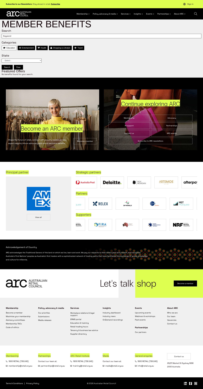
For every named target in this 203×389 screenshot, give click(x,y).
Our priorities (44, 313)
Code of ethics (12, 327)
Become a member (14, 313)
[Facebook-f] (190, 383)
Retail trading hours (79, 326)
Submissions (43, 316)
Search (7, 67)
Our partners (140, 332)
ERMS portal (75, 319)
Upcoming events (143, 313)
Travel (80, 48)
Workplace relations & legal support (82, 314)
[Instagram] (195, 383)
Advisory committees (15, 320)
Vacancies (171, 320)
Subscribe (55, 4)
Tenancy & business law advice (84, 330)
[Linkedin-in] (185, 383)
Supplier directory (78, 334)
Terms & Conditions (14, 383)
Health (43, 48)
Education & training (79, 323)
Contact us (172, 323)
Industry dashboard (111, 313)
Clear (18, 67)
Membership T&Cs (14, 323)
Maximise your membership (18, 316)
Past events (140, 320)
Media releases (44, 320)
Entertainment (27, 48)
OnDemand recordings (113, 320)
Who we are (172, 313)
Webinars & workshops (145, 316)
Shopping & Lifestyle (61, 48)
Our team (171, 316)
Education (10, 48)
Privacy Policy (32, 383)
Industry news (109, 316)
